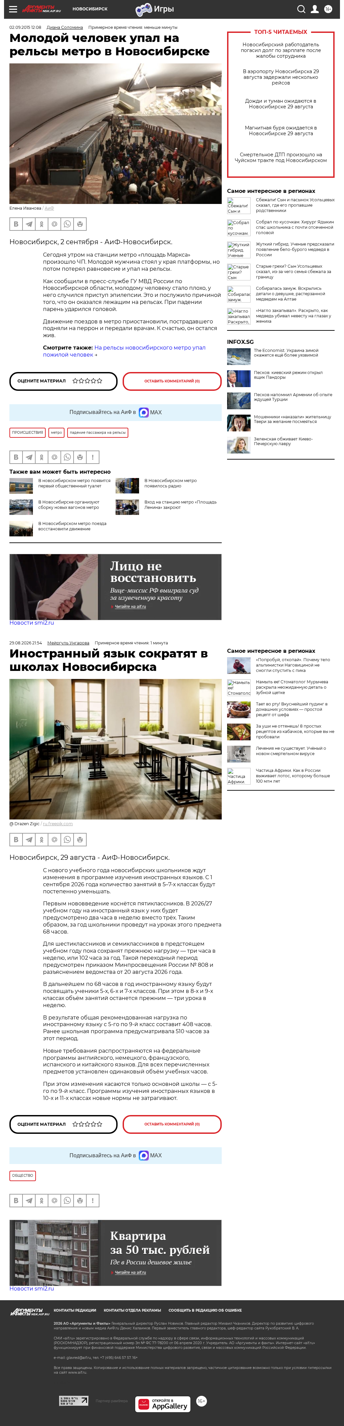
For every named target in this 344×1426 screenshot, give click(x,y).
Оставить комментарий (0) (172, 381)
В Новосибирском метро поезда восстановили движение (72, 526)
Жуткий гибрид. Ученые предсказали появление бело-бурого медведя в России (295, 249)
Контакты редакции (75, 1310)
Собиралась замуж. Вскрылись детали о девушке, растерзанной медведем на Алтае (290, 294)
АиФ (49, 208)
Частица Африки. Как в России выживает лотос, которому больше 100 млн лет (293, 776)
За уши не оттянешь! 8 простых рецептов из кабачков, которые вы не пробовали (295, 731)
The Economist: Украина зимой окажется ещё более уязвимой (286, 353)
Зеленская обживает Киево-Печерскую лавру (283, 441)
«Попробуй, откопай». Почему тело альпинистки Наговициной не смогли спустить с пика (293, 665)
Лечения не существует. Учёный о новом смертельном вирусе (291, 751)
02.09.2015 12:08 (25, 27)
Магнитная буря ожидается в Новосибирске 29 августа (281, 131)
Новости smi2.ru (31, 623)
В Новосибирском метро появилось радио (170, 483)
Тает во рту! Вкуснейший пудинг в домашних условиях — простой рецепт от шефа (292, 709)
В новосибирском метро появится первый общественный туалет (74, 483)
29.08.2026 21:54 (25, 642)
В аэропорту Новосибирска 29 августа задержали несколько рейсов (281, 77)
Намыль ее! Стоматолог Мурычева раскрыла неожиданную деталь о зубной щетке (292, 687)
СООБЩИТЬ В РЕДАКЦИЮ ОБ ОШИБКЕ (205, 1310)
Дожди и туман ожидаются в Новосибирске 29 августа (280, 104)
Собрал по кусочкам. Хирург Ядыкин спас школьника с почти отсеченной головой (295, 227)
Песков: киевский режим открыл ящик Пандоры (288, 375)
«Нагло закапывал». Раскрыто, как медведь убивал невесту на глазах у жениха (293, 316)
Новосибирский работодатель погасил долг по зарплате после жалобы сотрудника (281, 50)
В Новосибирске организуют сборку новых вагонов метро (68, 504)
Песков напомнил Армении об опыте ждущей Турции (293, 397)
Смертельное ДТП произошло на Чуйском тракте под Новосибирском (281, 157)
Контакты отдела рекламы (132, 1310)
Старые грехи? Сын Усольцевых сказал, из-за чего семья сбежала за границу (293, 271)
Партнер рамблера (112, 1401)
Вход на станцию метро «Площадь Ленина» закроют (180, 504)
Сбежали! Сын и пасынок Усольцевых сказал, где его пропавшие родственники (295, 205)
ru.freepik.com (58, 823)
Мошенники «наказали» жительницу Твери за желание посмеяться (292, 419)
